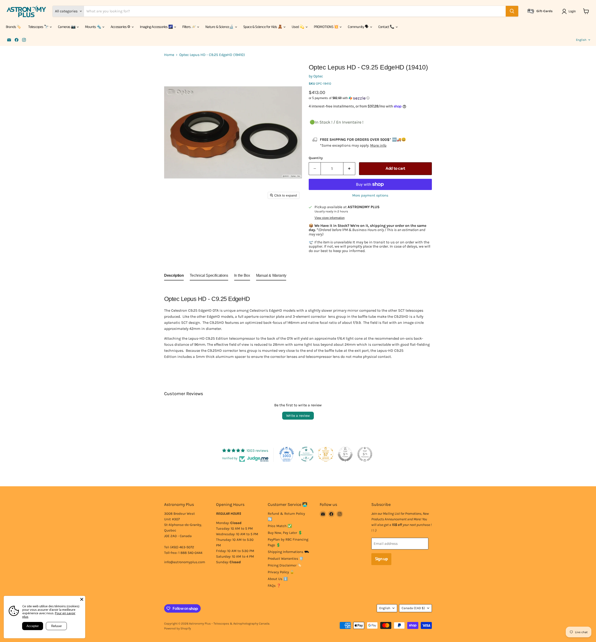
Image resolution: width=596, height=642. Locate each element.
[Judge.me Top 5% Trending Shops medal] (364, 454)
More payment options (370, 195)
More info (378, 145)
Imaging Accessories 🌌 (156, 27)
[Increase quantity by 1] (349, 168)
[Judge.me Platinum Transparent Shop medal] (306, 454)
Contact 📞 (386, 27)
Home (169, 55)
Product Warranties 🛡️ (286, 558)
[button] (569, 11)
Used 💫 (298, 27)
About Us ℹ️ (278, 579)
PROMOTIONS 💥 (326, 27)
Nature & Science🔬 (219, 27)
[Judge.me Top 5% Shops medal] (345, 454)
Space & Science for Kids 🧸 (263, 27)
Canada (413, 608)
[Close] (81, 599)
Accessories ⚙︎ (121, 27)
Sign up (381, 559)
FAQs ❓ (274, 585)
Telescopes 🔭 (38, 27)
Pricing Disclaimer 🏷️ (285, 565)
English (581, 39)
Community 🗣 (358, 27)
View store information (330, 218)
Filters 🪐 (189, 27)
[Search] (512, 11)
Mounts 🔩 (93, 27)
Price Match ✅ (280, 526)
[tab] (174, 276)
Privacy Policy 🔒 (281, 572)
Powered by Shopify (177, 628)
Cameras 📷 (67, 27)
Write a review (298, 415)
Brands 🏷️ (13, 27)
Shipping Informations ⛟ (288, 552)
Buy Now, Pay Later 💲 (285, 533)
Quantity (316, 158)
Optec (318, 76)
